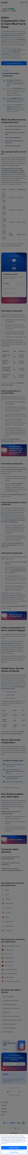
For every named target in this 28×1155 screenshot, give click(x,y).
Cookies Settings (14, 1152)
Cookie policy (22, 1142)
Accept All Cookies (14, 1147)
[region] (14, 1144)
